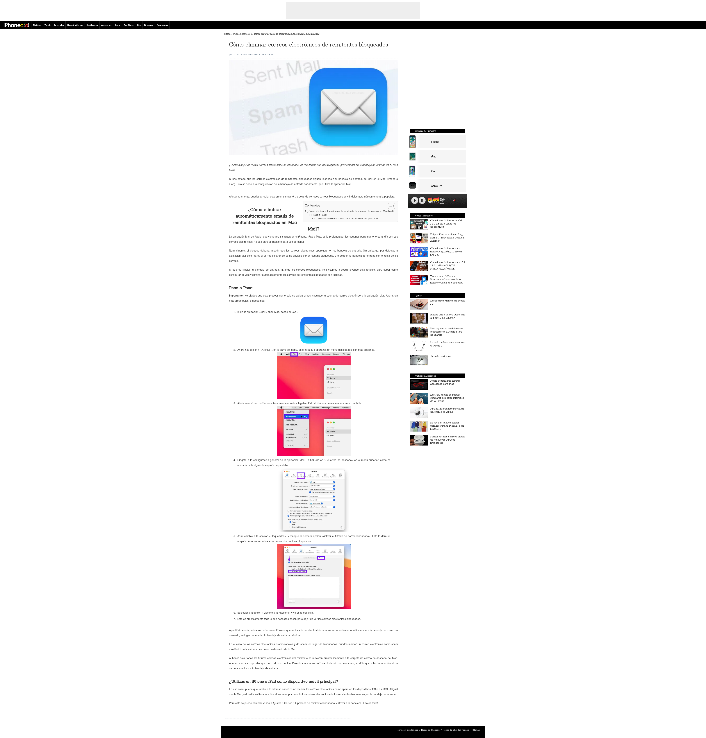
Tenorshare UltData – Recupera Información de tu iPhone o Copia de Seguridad (446, 279)
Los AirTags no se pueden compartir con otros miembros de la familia (447, 398)
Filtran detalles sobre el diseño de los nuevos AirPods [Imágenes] (447, 439)
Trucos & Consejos (242, 33)
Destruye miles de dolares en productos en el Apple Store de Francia (446, 331)
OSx (139, 25)
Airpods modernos (440, 356)
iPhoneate (16, 25)
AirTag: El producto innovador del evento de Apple (447, 410)
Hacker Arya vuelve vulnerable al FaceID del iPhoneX (447, 316)
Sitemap (476, 729)
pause (422, 200)
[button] (389, 206)
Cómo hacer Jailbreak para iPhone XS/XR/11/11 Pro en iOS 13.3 (446, 251)
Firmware (148, 25)
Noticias (37, 25)
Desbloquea (92, 25)
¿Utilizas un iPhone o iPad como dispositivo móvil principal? (348, 218)
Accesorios (106, 25)
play (414, 200)
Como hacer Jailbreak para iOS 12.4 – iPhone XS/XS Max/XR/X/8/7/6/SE (447, 265)
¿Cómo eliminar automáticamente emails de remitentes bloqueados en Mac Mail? (350, 211)
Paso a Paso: (320, 214)
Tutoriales (59, 25)
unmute (455, 200)
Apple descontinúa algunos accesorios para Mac (445, 382)
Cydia (117, 25)
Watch (47, 25)
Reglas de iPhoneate (430, 729)
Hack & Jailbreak (75, 25)
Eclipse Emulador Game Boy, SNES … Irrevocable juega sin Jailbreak (447, 237)
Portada (227, 33)
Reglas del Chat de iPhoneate (456, 729)
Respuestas (162, 25)
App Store (128, 25)
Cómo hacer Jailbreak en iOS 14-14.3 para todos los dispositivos (446, 223)
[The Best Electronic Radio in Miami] (433, 201)
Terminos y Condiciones (407, 729)
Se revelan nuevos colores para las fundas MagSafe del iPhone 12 (447, 425)
